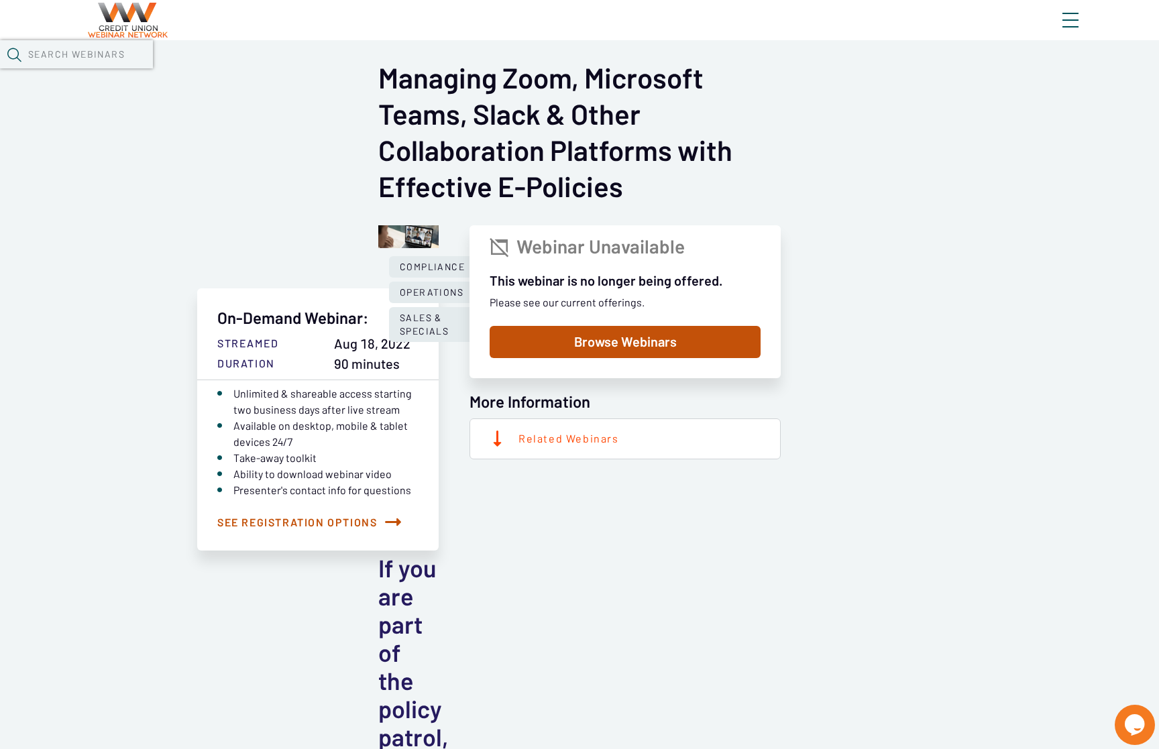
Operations (431, 292)
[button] (14, 54)
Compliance (432, 267)
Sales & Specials (424, 324)
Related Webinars (568, 438)
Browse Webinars (625, 342)
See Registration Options (297, 522)
